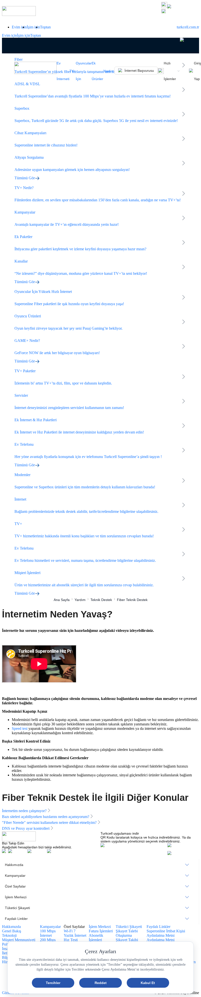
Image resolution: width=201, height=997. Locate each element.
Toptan (45, 27)
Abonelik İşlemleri (96, 937)
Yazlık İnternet (75, 935)
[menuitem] (100, 865)
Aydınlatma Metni (161, 940)
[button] (180, 11)
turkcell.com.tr (188, 27)
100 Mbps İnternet (48, 933)
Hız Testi (71, 940)
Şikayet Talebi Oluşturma (127, 933)
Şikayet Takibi (127, 940)
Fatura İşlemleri (101, 931)
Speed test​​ (19, 728)
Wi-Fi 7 (69, 931)
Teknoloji (9, 935)
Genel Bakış (11, 931)
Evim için (19, 27)
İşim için (33, 27)
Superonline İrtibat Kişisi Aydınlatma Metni (166, 933)
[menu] (100, 892)
